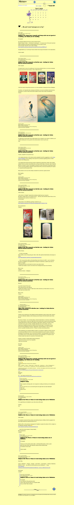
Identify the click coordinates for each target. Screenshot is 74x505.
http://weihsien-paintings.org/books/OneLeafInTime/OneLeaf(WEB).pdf (32, 47)
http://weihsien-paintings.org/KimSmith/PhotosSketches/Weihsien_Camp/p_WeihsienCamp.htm (34, 467)
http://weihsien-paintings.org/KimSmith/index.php (28, 426)
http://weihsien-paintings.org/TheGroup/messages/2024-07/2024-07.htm (32, 203)
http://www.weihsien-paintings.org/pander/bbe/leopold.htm (29, 257)
